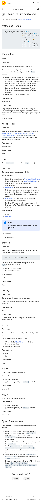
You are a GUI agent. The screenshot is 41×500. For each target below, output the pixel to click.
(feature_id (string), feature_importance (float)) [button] (20, 447)
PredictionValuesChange (32, 179)
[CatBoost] (7, 3)
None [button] (20, 137)
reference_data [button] (8, 137)
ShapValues (9, 187)
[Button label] (38, 3)
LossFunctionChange (30, 181)
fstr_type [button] (9, 163)
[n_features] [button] (10, 437)
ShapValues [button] (28, 135)
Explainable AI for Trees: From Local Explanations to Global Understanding (19, 134)
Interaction (8, 198)
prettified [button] (31, 433)
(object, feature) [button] (12, 458)
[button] (33, 31)
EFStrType (8, 216)
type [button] (32, 72)
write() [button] (26, 382)
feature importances (24, 19)
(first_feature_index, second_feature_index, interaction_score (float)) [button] (21, 465)
